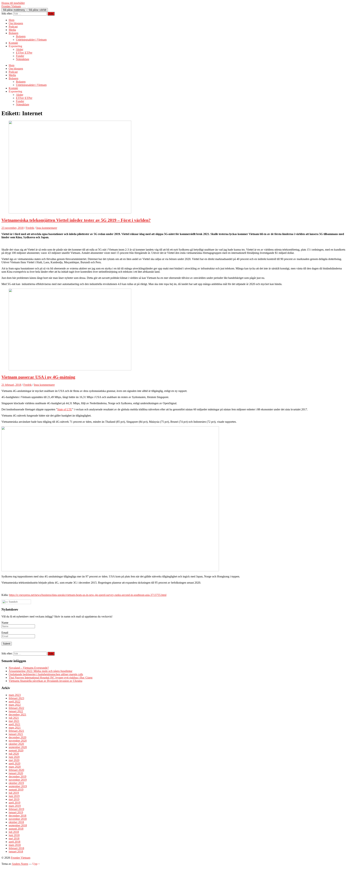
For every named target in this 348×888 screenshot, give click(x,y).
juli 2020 (14, 753)
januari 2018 (16, 851)
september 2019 (18, 786)
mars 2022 (15, 704)
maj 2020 (14, 760)
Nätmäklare (22, 59)
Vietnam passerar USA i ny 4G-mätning (38, 377)
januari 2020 (16, 773)
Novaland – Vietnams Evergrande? (29, 667)
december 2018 (17, 815)
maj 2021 (14, 721)
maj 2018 (14, 838)
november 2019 (18, 779)
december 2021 (17, 714)
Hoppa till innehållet (13, 3)
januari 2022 (16, 711)
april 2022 (14, 701)
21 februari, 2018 (11, 384)
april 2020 (14, 763)
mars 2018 (15, 845)
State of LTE (64, 409)
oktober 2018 (16, 822)
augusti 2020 (16, 750)
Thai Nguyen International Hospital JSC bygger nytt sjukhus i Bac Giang (50, 677)
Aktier (19, 49)
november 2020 (18, 740)
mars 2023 (15, 694)
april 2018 (14, 841)
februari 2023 (16, 698)
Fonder (20, 55)
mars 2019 (15, 805)
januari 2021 (16, 734)
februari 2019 (16, 809)
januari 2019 (16, 812)
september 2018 (18, 825)
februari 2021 (16, 730)
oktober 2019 (16, 783)
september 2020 (18, 747)
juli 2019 (14, 792)
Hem (11, 20)
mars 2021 (15, 727)
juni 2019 (14, 796)
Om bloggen (16, 23)
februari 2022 (16, 708)
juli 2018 (14, 831)
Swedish (13, 601)
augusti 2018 (16, 828)
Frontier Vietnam (11, 6)
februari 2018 (16, 848)
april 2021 (14, 724)
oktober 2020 (16, 743)
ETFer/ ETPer (24, 52)
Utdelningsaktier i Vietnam (31, 39)
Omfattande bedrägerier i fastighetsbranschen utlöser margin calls (46, 674)
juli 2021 (14, 717)
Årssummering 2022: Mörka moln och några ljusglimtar (40, 671)
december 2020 (17, 737)
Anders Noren (20, 863)
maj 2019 (14, 799)
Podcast (13, 26)
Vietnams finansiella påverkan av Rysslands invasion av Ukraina (45, 680)
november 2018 (18, 818)
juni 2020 (14, 756)
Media (12, 29)
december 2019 (17, 776)
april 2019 (14, 802)
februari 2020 (16, 769)
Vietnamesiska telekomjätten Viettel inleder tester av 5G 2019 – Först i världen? (76, 220)
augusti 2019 (16, 789)
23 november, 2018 (12, 227)
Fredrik (30, 227)
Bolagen (13, 33)
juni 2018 (14, 835)
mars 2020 (15, 766)
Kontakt (13, 42)
